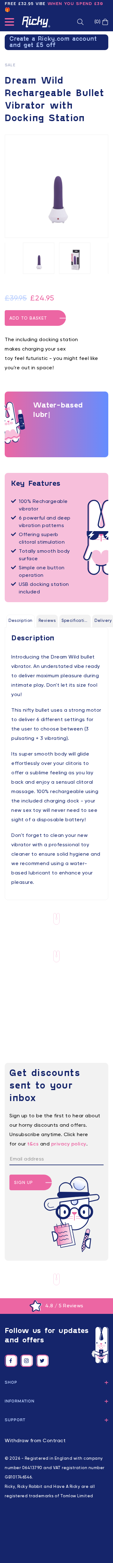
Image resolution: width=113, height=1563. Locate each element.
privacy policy (68, 1144)
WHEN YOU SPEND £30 (75, 4)
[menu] (9, 23)
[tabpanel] (56, 760)
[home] (36, 22)
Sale (10, 65)
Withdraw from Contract (35, 1440)
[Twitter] (42, 1360)
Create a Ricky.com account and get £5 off (53, 42)
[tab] (20, 621)
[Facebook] (11, 1360)
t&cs (33, 1144)
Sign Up (23, 1183)
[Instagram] (26, 1360)
